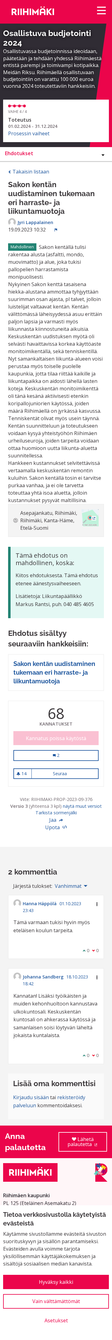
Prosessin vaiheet (28, 133)
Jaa (53, 819)
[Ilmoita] (56, 229)
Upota (53, 827)
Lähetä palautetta (87, 1144)
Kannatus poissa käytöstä (56, 738)
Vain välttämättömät (56, 1301)
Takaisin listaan (30, 171)
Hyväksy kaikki (56, 1282)
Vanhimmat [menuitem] (68, 886)
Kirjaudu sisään (31, 1097)
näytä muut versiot (82, 806)
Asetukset (56, 1320)
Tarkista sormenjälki (56, 813)
